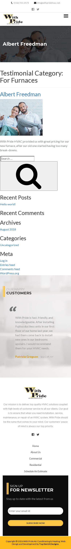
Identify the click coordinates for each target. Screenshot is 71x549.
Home (35, 446)
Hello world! (8, 204)
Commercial (35, 458)
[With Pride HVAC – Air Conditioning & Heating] (35, 392)
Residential (35, 464)
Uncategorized (9, 245)
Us (36, 452)
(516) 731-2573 (21, 2)
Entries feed (7, 264)
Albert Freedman (20, 94)
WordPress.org (9, 273)
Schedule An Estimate (35, 471)
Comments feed (10, 269)
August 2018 (8, 229)
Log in (3, 260)
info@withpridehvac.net (48, 2)
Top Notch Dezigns (49, 544)
